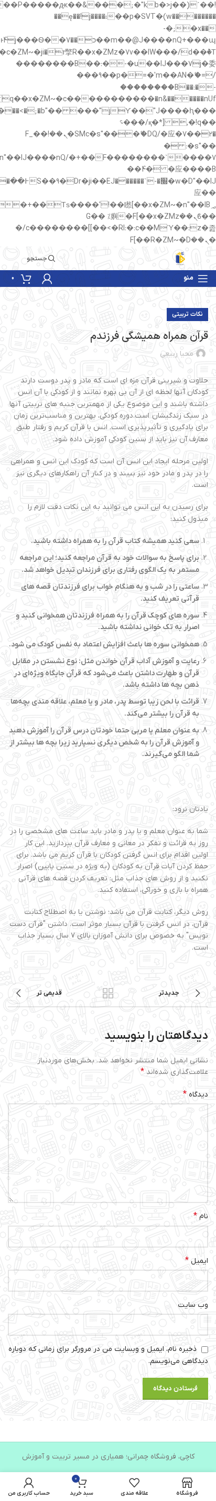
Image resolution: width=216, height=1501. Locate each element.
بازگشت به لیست (108, 993)
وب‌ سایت (193, 1305)
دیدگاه (195, 1094)
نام (200, 1216)
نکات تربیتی (187, 314)
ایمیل (196, 1260)
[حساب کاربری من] (47, 278)
